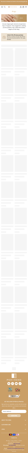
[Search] (5, 7)
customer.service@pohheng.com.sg (15, 448)
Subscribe (14, 415)
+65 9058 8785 (12, 445)
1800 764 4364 (16, 443)
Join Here (9, 39)
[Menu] (2, 7)
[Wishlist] (26, 7)
